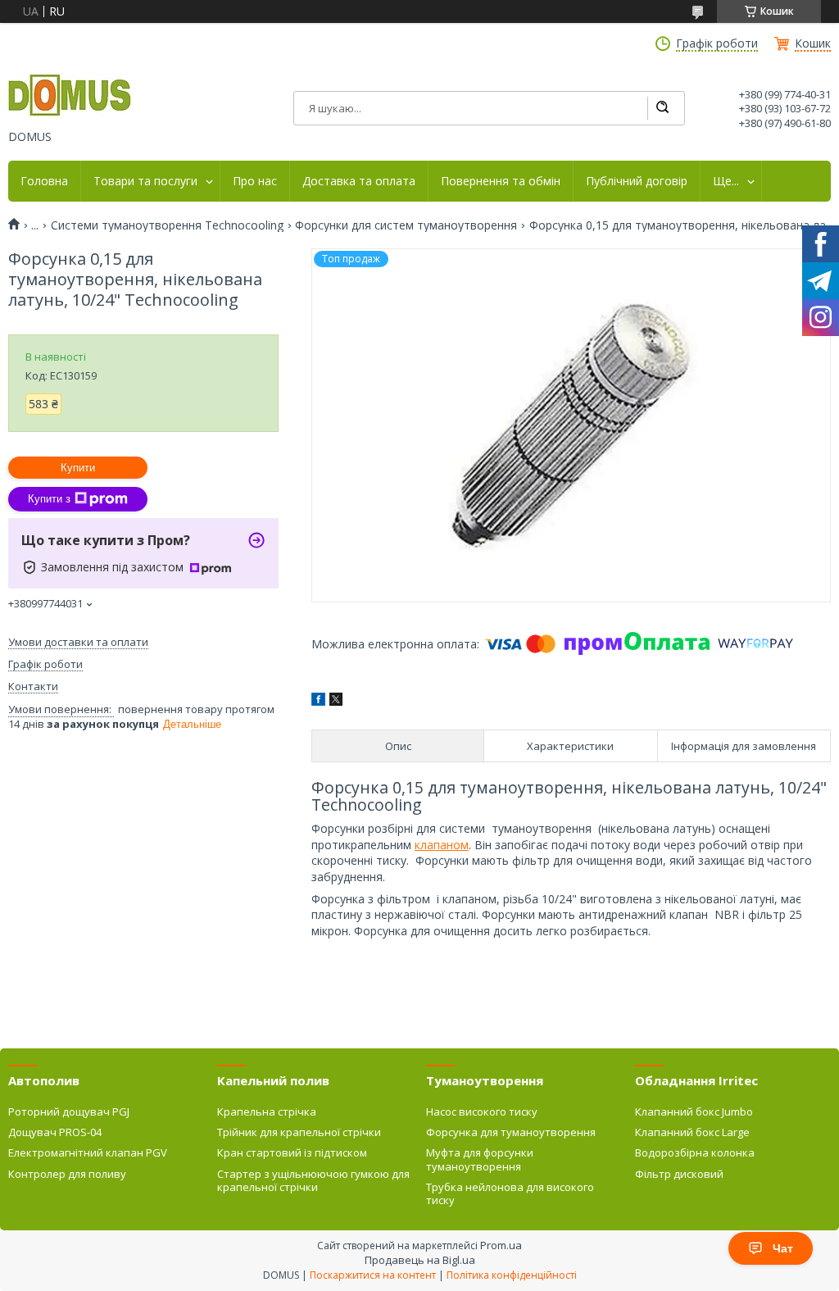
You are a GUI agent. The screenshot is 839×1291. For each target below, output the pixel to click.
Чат (783, 1248)
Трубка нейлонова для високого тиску (510, 1193)
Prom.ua (501, 1245)
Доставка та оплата (358, 181)
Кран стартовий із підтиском (292, 1152)
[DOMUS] (69, 96)
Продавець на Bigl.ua (420, 1259)
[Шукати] (662, 108)
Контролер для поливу (67, 1173)
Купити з (49, 499)
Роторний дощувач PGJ (68, 1111)
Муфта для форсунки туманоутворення (479, 1159)
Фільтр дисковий (679, 1173)
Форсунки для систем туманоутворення (406, 225)
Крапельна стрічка (266, 1111)
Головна (44, 181)
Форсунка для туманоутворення (511, 1132)
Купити (78, 467)
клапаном (442, 844)
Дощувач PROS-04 (55, 1132)
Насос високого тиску (481, 1111)
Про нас (255, 181)
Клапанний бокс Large (692, 1132)
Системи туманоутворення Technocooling (167, 225)
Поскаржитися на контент (373, 1275)
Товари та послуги (145, 181)
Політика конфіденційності (512, 1275)
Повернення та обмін (500, 181)
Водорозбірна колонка (695, 1152)
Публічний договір (636, 181)
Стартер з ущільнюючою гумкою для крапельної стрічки (313, 1180)
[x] (335, 701)
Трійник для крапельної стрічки (299, 1132)
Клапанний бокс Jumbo (694, 1111)
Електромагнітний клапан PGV (87, 1152)
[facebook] (318, 701)
